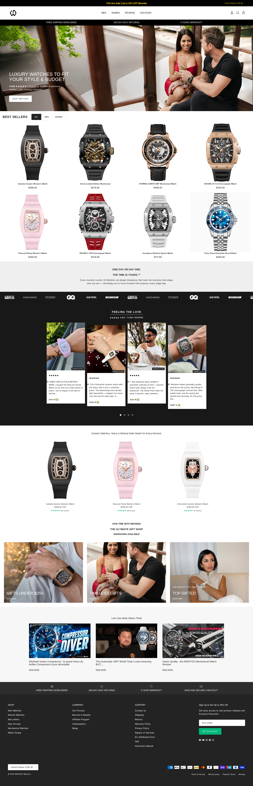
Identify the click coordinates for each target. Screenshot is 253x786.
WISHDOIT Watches (23, 774)
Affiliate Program (80, 719)
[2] (124, 415)
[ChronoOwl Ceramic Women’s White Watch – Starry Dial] (106, 349)
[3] (128, 415)
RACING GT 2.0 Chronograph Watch (220, 184)
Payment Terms (229, 774)
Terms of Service (198, 774)
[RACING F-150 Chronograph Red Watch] (187, 349)
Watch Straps (14, 732)
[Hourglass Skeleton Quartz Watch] (158, 222)
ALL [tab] (36, 117)
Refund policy (214, 774)
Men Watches (14, 710)
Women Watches (16, 715)
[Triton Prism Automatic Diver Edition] (220, 222)
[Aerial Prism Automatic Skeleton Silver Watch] (147, 347)
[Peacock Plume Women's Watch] (33, 222)
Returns (138, 719)
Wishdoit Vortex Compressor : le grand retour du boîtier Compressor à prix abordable (56, 663)
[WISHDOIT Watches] (13, 13)
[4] (132, 415)
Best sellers (13, 719)
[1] (120, 415)
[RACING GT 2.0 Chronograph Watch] (220, 153)
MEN (103, 13)
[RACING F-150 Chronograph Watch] (95, 222)
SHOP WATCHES (20, 99)
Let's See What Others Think (126, 618)
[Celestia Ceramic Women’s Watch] (33, 153)
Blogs (75, 728)
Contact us (140, 710)
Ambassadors (79, 724)
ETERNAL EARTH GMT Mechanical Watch (157, 184)
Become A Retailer (81, 715)
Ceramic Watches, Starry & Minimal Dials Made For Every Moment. (126, 433)
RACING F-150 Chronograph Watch (95, 253)
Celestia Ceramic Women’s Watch (33, 184)
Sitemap (242, 774)
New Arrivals (14, 724)
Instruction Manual (144, 746)
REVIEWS (130, 13)
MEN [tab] (47, 117)
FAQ (137, 741)
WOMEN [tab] (58, 117)
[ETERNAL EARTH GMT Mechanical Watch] (158, 153)
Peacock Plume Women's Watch (32, 253)
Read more (34, 670)
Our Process (78, 710)
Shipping (139, 715)
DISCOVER (145, 13)
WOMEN (115, 13)
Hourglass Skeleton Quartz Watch (158, 253)
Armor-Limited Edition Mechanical (95, 184)
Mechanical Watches (18, 728)
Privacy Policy (142, 728)
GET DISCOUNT (210, 731)
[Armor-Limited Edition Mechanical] (95, 153)
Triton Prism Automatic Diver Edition (220, 253)
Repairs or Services (144, 732)
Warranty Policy (143, 724)
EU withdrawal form (145, 737)
